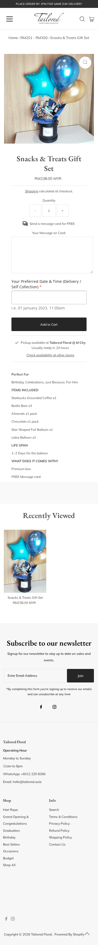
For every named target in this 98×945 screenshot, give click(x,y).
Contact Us (57, 844)
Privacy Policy (59, 823)
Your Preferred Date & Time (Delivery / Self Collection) (46, 284)
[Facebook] (41, 707)
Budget (8, 858)
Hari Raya (10, 810)
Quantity (48, 200)
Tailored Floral (41, 934)
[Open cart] (91, 18)
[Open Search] (82, 19)
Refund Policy (59, 831)
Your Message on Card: (49, 233)
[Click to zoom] (85, 63)
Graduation (11, 831)
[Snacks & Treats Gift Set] (25, 561)
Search (54, 810)
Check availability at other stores (50, 355)
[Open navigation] (13, 19)
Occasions (11, 851)
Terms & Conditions (63, 817)
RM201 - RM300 (34, 37)
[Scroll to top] (87, 934)
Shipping (31, 191)
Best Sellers (11, 844)
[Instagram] (54, 707)
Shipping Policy (60, 837)
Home (13, 37)
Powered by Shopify (69, 934)
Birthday (9, 837)
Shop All (9, 865)
